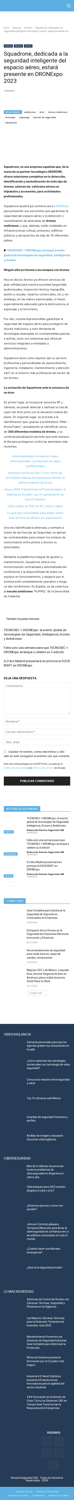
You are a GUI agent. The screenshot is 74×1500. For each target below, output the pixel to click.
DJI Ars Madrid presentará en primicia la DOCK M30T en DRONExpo (44, 866)
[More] (51, 100)
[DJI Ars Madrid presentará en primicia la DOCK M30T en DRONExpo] (14, 867)
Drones (28, 27)
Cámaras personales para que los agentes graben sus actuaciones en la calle (48, 1046)
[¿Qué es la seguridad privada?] (14, 1273)
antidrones (30, 112)
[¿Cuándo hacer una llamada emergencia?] (14, 1254)
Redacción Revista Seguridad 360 (45, 830)
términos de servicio (43, 767)
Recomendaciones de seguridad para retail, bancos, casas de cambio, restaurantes (46, 954)
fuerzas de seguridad (44, 117)
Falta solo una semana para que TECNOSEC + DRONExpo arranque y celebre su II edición (48, 844)
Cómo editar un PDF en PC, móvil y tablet (35, 506)
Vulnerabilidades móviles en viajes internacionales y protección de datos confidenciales (35, 461)
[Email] (42, 100)
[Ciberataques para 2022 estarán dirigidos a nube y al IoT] (14, 1192)
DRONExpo (61, 206)
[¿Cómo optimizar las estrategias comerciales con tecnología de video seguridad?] (14, 1066)
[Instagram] (54, 1465)
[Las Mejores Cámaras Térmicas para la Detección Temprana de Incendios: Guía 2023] (14, 1323)
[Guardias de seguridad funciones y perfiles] (14, 1122)
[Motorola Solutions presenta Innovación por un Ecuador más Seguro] (14, 1363)
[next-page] (12, 883)
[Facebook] (7, 100)
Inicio (6, 27)
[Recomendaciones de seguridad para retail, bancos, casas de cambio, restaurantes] (14, 956)
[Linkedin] (25, 100)
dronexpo (10, 117)
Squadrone (11, 122)
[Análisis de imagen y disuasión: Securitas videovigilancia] (14, 1141)
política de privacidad (15, 767)
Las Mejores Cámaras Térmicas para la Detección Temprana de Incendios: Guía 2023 (46, 1322)
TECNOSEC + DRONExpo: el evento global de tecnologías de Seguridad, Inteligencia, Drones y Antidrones (37, 634)
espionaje (24, 117)
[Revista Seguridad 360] (37, 5)
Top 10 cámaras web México (44, 1098)
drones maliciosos (57, 112)
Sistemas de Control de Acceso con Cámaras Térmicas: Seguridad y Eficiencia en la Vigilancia (48, 1303)
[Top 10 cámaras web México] (14, 1103)
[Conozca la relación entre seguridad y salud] (14, 1085)
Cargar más (36, 993)
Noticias (17, 27)
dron (41, 112)
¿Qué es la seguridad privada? (44, 1267)
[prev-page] (6, 883)
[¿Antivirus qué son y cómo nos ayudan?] (14, 1211)
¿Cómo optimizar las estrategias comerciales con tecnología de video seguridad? (48, 1064)
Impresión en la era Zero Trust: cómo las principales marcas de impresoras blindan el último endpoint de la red (35, 477)
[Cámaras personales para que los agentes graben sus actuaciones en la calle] (14, 1047)
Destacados (11, 854)
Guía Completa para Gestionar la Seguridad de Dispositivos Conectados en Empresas (46, 914)
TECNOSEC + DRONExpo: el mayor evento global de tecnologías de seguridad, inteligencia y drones (37, 255)
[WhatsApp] (34, 100)
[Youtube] (59, 1453)
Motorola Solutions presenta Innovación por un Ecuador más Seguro (45, 1361)
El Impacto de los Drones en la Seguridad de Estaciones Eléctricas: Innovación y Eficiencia (48, 934)
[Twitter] (59, 1441)
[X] (16, 100)
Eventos (8, 46)
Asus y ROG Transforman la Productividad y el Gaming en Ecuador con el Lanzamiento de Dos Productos (35, 494)
